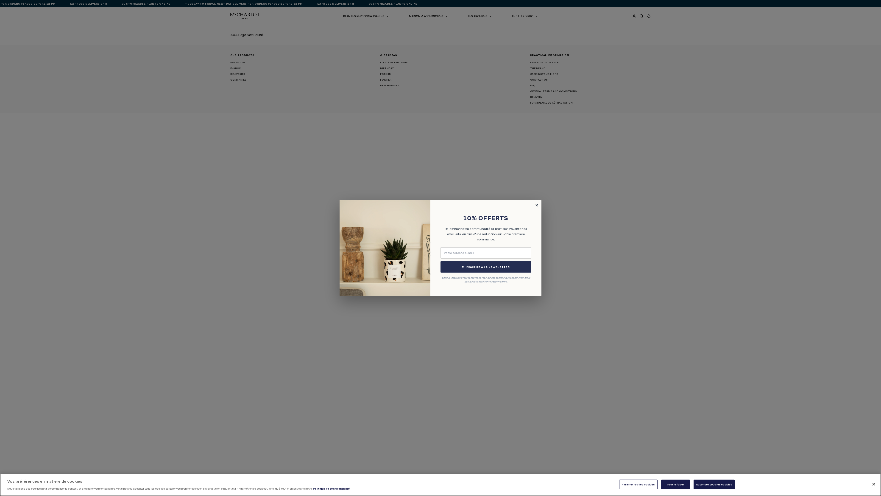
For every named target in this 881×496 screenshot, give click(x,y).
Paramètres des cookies (638, 484)
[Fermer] (874, 484)
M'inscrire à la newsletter (486, 267)
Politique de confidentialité (331, 488)
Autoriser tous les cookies (714, 484)
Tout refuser (675, 484)
